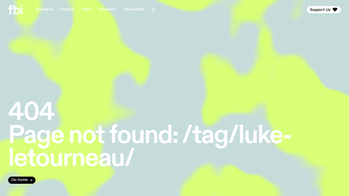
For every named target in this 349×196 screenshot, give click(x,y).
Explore (67, 9)
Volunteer (107, 9)
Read (86, 9)
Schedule (44, 9)
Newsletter (133, 9)
